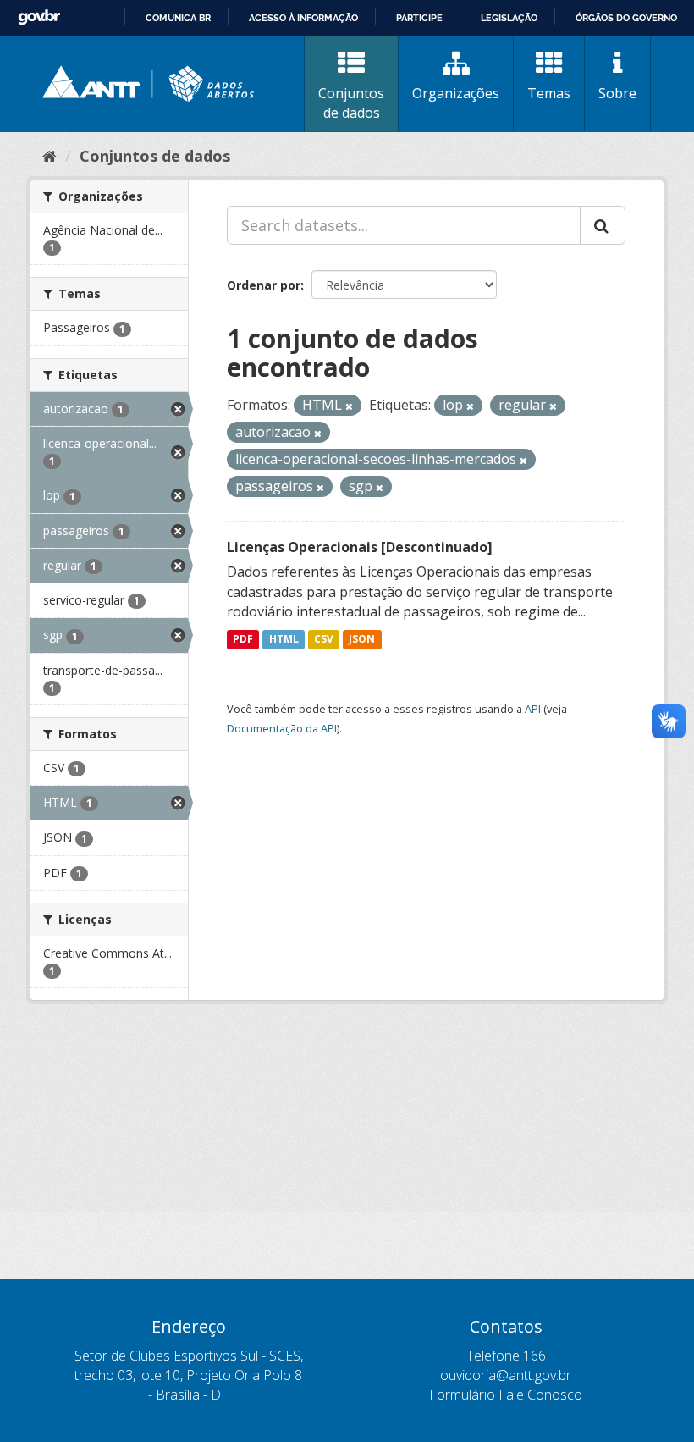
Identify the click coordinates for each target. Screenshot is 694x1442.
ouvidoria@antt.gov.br (505, 1375)
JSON (362, 639)
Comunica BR (178, 18)
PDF (243, 639)
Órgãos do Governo (626, 18)
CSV (323, 639)
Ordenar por (263, 285)
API (533, 708)
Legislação (509, 18)
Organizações (455, 93)
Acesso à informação (303, 18)
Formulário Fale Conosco (505, 1394)
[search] (602, 225)
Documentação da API (282, 728)
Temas (548, 93)
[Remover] (349, 406)
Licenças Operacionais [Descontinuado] (360, 547)
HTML (284, 639)
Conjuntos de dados (351, 103)
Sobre (617, 93)
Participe (419, 18)
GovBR (39, 17)
